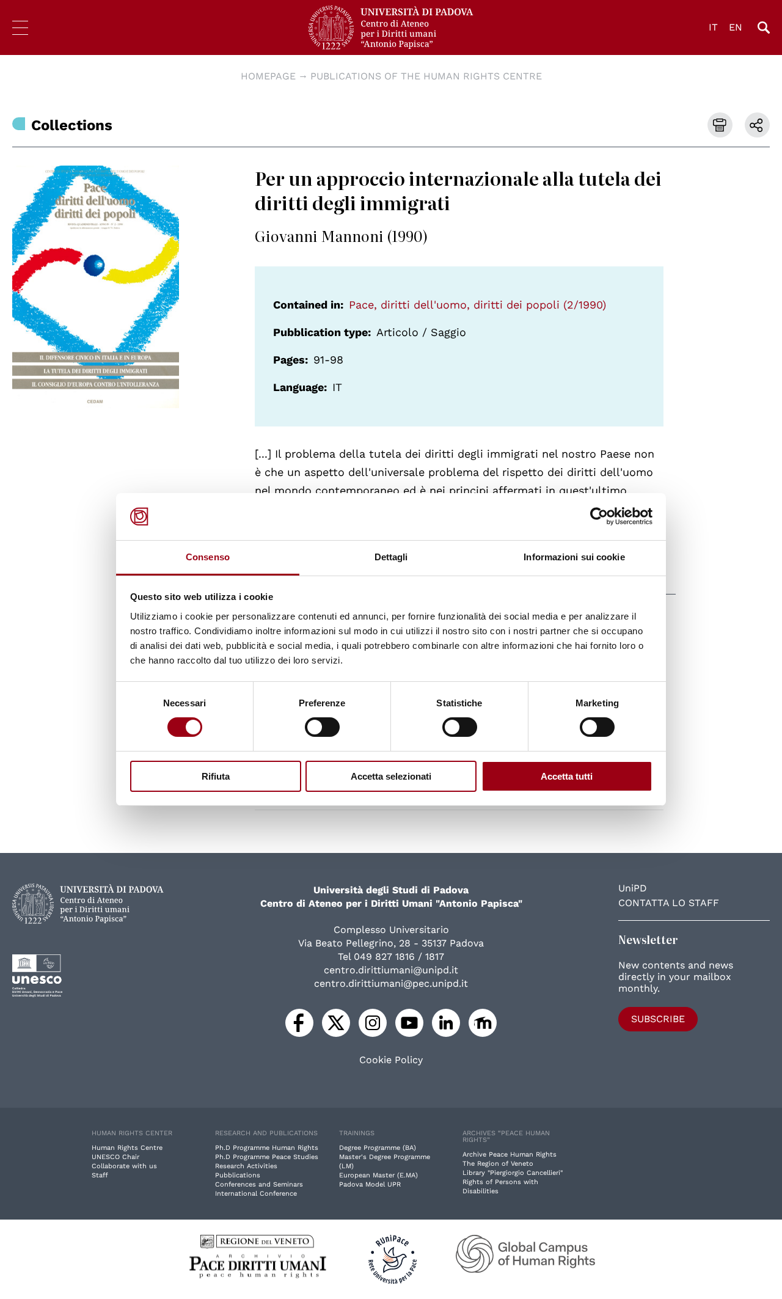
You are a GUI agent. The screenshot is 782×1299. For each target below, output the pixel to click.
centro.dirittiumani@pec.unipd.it (391, 983)
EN (735, 27)
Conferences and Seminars (259, 1184)
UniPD (632, 888)
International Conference (256, 1194)
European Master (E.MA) (378, 1175)
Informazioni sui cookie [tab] (574, 557)
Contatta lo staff (668, 903)
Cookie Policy (391, 1060)
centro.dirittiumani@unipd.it (391, 970)
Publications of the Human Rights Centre (426, 76)
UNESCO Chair (115, 1157)
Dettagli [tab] (391, 557)
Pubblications (237, 1175)
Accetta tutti (567, 776)
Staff (100, 1175)
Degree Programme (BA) (377, 1148)
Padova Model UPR (370, 1184)
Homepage (268, 76)
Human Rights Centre (127, 1148)
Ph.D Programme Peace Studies (266, 1157)
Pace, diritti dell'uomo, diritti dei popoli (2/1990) (477, 304)
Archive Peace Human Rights (509, 1154)
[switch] (322, 727)
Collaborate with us (124, 1166)
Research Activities (246, 1166)
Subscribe (658, 1019)
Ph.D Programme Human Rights (266, 1148)
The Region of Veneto (497, 1164)
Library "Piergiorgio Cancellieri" (512, 1173)
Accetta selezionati (391, 776)
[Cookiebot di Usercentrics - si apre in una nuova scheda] (599, 516)
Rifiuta (216, 776)
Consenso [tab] (208, 557)
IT (713, 27)
